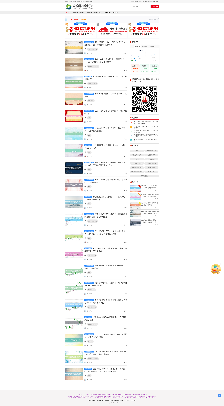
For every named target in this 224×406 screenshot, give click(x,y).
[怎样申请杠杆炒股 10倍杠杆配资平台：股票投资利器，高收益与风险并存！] (74, 47)
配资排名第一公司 (137, 163)
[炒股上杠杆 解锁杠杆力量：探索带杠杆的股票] (74, 99)
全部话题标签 (144, 176)
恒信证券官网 (153, 19)
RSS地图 (127, 400)
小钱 (89, 118)
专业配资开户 (137, 159)
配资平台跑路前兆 (92, 221)
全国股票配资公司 (137, 167)
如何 (89, 152)
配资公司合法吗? (137, 155)
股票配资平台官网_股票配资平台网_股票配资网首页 (109, 397)
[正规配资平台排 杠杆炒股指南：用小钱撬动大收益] (74, 116)
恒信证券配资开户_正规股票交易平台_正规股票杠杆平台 (106, 394)
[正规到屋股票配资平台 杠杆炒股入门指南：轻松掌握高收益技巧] (74, 133)
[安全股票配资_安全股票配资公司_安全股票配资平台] (79, 6)
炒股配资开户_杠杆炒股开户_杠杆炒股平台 (135, 394)
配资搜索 (155, 6)
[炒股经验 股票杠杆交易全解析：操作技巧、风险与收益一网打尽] (74, 202)
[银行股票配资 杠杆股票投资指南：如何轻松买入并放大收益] (74, 150)
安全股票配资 (78, 12)
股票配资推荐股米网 (93, 358)
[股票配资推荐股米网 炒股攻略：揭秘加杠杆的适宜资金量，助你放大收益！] (74, 357)
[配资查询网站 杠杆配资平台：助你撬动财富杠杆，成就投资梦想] (74, 288)
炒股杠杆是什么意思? (93, 66)
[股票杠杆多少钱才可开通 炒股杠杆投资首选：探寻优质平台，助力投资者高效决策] (74, 374)
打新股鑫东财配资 (92, 324)
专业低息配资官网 (92, 83)
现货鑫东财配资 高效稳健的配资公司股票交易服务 (146, 135)
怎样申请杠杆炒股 (92, 49)
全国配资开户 (151, 155)
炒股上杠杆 (91, 100)
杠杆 (89, 204)
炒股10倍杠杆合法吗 (151, 151)
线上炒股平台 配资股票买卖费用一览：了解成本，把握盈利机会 (146, 122)
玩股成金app (137, 151)
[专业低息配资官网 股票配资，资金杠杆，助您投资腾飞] (74, 82)
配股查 (87, 394)
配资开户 (90, 341)
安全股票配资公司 (94, 12)
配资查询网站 (91, 290)
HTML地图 (133, 400)
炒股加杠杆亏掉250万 (137, 172)
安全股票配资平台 (112, 12)
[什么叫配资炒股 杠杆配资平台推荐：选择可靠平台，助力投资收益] (74, 305)
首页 (68, 12)
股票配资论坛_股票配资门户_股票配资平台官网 (80, 397)
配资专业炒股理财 (151, 163)
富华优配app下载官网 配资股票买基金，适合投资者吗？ (146, 131)
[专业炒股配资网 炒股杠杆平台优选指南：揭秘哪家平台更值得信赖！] (74, 253)
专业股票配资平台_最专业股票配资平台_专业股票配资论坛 (140, 397)
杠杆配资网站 (151, 172)
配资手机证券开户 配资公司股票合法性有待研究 (146, 140)
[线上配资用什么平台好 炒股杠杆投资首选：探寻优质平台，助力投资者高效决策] (74, 236)
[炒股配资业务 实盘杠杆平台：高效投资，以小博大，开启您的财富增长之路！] (74, 168)
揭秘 (89, 272)
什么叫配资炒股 (92, 307)
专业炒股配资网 (92, 255)
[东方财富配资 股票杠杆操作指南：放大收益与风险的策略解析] (74, 185)
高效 (89, 169)
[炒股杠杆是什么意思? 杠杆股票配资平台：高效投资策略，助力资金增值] (74, 64)
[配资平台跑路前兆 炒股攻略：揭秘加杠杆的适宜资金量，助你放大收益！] (74, 219)
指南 (89, 135)
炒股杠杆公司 (151, 167)
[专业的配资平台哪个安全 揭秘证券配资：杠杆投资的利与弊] (74, 271)
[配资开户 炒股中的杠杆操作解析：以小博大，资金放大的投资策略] (74, 339)
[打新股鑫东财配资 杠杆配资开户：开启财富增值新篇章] (74, 322)
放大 (89, 186)
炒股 (89, 238)
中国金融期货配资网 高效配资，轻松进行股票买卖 (146, 127)
